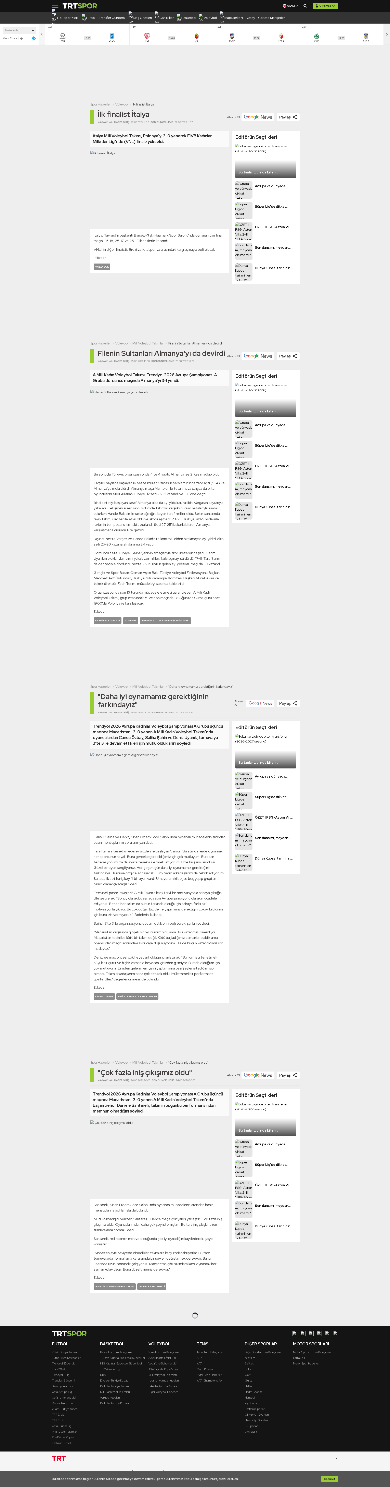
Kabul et (329, 1479)
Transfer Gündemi (63, 1380)
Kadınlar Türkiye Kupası (114, 1386)
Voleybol (121, 104)
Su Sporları (251, 1426)
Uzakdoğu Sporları (256, 1420)
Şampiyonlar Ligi (62, 1386)
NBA (103, 1375)
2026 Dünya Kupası (64, 1352)
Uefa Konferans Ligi (64, 1397)
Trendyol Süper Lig (63, 1363)
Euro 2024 (58, 1369)
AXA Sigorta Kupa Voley (163, 1369)
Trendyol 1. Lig (60, 1375)
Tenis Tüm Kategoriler (210, 1352)
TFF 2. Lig (58, 1414)
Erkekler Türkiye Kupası (114, 1380)
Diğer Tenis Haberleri (209, 1375)
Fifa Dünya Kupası (63, 1437)
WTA (199, 1363)
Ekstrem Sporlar (255, 1409)
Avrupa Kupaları (110, 1397)
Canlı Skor (9, 38)
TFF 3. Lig (58, 1420)
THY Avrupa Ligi (110, 1369)
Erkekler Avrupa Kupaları (163, 1386)
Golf (247, 1375)
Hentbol (250, 1397)
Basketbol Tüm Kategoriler (116, 1352)
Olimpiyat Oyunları (257, 1414)
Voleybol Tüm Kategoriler (164, 1352)
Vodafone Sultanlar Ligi (162, 1363)
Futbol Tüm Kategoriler (66, 1358)
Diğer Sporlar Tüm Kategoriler (263, 1352)
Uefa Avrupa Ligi (62, 1392)
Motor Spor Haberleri (306, 1363)
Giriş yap (325, 6)
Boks (248, 1369)
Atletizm (250, 1358)
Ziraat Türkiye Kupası (65, 1409)
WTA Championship (209, 1380)
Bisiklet (249, 1363)
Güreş (248, 1380)
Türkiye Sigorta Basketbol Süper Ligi (122, 1358)
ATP (199, 1358)
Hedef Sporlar (253, 1392)
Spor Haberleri (100, 104)
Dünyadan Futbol (63, 1403)
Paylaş (285, 117)
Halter (248, 1386)
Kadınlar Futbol (61, 1443)
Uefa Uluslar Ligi (62, 1426)
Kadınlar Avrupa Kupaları (115, 1403)
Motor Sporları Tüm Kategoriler (312, 1352)
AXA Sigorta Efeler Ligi (162, 1358)
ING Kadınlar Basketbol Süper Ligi (121, 1363)
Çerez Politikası (227, 1479)
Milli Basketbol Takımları (115, 1392)
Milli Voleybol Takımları (148, 343)
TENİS (202, 1344)
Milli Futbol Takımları (65, 1431)
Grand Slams (205, 1369)
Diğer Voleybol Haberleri (163, 1392)
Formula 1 (299, 1358)
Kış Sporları (252, 1403)
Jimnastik (251, 1431)
